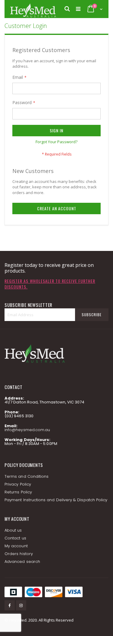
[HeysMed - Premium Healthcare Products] (33, 9)
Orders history (19, 554)
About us (13, 530)
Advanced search (22, 561)
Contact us (15, 538)
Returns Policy (18, 492)
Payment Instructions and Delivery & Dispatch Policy (56, 500)
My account (16, 546)
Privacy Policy (18, 484)
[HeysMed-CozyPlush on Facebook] (10, 605)
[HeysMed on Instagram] (21, 605)
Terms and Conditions (27, 476)
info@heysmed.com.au (27, 430)
